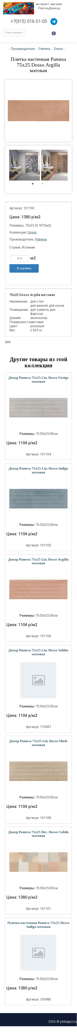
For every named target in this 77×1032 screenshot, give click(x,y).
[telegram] (53, 21)
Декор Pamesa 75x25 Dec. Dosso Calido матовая (38, 834)
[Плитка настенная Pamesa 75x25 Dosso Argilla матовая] (38, 110)
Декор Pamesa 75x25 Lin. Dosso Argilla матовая (38, 561)
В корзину (24, 268)
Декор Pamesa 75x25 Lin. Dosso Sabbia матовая (38, 652)
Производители (23, 49)
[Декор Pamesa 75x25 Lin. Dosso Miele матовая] (38, 771)
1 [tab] (35, 185)
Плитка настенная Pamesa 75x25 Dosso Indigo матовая (38, 925)
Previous (2, 166)
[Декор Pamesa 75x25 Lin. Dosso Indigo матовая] (38, 499)
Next (74, 166)
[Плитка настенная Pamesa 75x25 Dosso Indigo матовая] (38, 953)
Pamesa (44, 49)
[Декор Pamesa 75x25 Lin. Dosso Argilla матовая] (38, 589)
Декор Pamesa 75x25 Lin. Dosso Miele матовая (38, 743)
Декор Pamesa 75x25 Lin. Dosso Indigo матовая (38, 470)
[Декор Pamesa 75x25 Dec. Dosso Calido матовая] (38, 862)
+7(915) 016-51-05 (28, 21)
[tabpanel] (24, 166)
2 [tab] (44, 185)
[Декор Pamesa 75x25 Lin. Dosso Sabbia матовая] (38, 680)
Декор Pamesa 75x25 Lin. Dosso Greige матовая (38, 380)
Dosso (58, 49)
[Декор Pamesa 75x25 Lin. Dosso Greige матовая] (38, 408)
